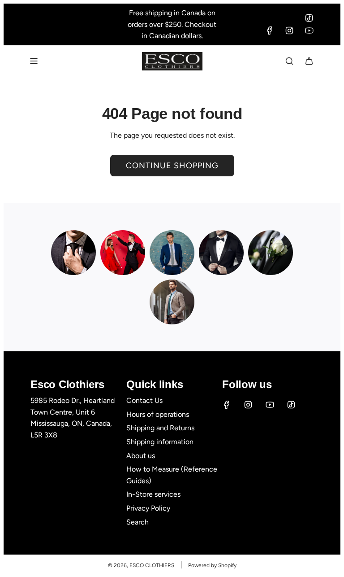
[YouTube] (309, 30)
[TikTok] (309, 17)
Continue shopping (172, 165)
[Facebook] (270, 30)
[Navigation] (33, 61)
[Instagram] (289, 30)
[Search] (289, 61)
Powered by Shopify (212, 565)
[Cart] (309, 61)
